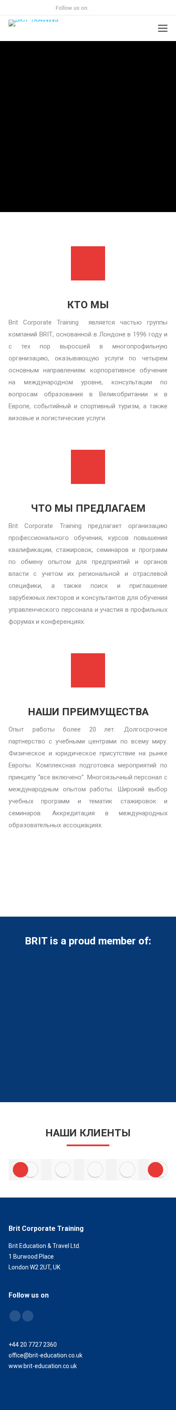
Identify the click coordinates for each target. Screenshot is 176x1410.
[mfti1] (30, 1169)
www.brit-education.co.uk (43, 1366)
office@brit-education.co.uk (45, 1355)
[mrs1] (62, 1169)
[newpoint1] (95, 1169)
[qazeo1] (127, 1169)
